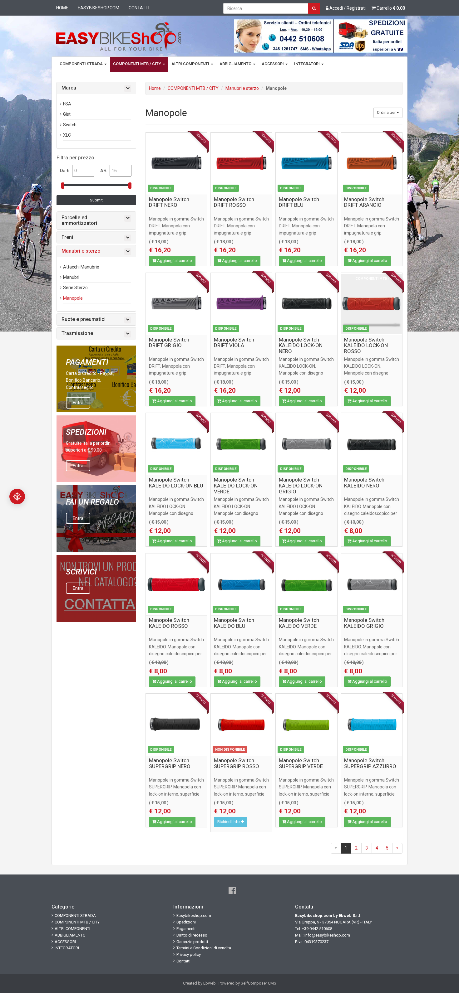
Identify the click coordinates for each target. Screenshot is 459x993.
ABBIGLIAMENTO (236, 63)
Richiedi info (229, 821)
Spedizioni (186, 922)
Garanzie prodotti (192, 941)
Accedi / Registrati (347, 8)
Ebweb (209, 983)
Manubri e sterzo (242, 88)
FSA (67, 103)
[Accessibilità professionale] (17, 496)
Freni (67, 237)
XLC (67, 135)
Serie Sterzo (75, 287)
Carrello (390, 8)
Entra (78, 402)
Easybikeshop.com (98, 7)
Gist (67, 114)
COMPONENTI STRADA (82, 63)
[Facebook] (232, 890)
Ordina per (387, 112)
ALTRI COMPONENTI (190, 63)
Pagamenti (185, 928)
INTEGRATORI (307, 63)
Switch (69, 124)
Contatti (139, 7)
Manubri (71, 277)
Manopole (73, 298)
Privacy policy (188, 954)
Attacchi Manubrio (81, 266)
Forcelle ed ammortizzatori (79, 220)
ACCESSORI (273, 63)
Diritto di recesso (191, 935)
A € (103, 170)
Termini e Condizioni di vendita (203, 948)
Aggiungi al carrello (174, 260)
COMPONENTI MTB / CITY (137, 63)
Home (62, 7)
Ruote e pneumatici (84, 319)
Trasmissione (77, 333)
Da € (64, 170)
